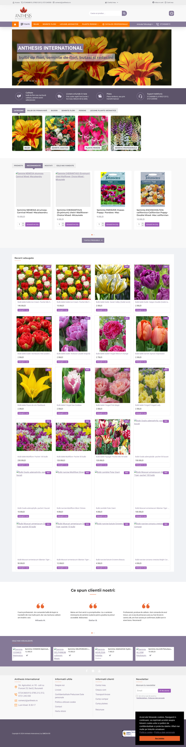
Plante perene (93, 148)
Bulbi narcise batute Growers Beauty (110, 560)
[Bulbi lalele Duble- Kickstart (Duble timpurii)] (73, 333)
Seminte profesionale (126, 148)
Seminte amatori (60, 148)
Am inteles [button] (159, 738)
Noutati (49, 165)
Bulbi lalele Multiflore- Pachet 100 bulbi (33, 457)
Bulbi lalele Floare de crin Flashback (31, 405)
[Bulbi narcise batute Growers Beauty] (112, 539)
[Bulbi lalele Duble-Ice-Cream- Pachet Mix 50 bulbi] (34, 282)
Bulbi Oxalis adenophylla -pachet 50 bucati (151, 457)
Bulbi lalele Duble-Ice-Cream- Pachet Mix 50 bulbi (35, 302)
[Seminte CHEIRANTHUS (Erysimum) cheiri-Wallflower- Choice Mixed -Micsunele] (73, 189)
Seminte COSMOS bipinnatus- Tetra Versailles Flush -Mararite (37, 649)
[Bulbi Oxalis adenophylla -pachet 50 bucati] (151, 436)
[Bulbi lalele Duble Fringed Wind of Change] (112, 333)
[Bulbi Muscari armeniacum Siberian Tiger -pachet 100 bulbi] (151, 488)
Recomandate (34, 165)
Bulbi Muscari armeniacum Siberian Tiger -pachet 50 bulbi (35, 560)
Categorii (18, 110)
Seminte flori (68, 110)
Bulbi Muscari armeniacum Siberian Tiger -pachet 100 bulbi (152, 508)
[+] (23, 223)
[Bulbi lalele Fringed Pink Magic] (112, 385)
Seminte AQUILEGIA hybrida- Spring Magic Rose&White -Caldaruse (120, 649)
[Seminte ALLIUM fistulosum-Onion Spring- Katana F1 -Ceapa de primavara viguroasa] (141, 653)
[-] (23, 225)
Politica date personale (164, 732)
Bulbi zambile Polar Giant (106, 508)
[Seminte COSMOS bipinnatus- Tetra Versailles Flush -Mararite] (18, 653)
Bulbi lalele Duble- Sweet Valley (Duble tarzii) (113, 302)
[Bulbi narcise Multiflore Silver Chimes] (73, 488)
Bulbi (27, 148)
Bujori (54, 110)
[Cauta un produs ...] (124, 13)
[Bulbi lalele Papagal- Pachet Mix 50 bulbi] (112, 436)
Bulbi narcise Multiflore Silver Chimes (71, 508)
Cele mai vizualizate (22, 641)
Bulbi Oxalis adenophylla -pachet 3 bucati (34, 508)
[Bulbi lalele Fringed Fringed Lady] (151, 385)
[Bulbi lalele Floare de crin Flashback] (34, 385)
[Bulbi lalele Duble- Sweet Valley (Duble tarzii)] (112, 282)
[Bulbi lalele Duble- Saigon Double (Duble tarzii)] (151, 282)
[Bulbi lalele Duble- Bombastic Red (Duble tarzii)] (34, 333)
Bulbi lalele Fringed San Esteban (69, 405)
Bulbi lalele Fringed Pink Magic (108, 405)
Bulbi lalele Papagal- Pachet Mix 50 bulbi (111, 457)
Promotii (18, 165)
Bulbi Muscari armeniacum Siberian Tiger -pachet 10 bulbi (74, 560)
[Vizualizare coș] (171, 13)
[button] (175, 732)
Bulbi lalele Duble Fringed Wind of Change (112, 354)
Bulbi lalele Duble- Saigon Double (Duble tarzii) (152, 302)
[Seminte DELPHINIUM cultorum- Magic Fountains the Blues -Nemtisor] (60, 654)
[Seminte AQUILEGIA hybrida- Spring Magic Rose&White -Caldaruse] (100, 653)
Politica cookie (146, 732)
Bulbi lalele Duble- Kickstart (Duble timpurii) (73, 354)
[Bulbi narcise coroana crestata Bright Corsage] (151, 539)
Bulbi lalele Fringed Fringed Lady (147, 405)
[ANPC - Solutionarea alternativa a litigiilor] (135, 733)
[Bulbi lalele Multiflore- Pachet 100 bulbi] (34, 436)
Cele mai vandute (65, 165)
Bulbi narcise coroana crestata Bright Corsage (152, 560)
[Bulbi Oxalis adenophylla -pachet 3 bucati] (34, 488)
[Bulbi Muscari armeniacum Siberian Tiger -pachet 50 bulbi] (34, 539)
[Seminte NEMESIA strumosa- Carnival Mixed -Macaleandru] (33, 189)
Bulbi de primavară (37, 110)
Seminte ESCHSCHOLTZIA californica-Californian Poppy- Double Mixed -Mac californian (152, 212)
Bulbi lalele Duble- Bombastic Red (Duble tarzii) (35, 354)
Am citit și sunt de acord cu (151, 697)
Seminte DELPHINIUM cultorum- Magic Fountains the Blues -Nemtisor (79, 649)
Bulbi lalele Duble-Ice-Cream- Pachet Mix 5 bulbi (74, 302)
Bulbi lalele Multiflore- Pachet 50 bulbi (71, 457)
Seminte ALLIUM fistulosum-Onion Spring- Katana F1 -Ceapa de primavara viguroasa (160, 649)
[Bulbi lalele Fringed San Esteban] (73, 385)
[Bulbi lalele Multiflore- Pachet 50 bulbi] (73, 436)
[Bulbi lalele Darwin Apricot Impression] (151, 333)
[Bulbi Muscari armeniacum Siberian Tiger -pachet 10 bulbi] (73, 539)
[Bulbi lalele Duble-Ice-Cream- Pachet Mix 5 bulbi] (73, 282)
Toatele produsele (92, 240)
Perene (82, 110)
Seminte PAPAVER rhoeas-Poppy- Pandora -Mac (111, 211)
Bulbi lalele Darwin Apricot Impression (150, 354)
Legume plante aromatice (103, 110)
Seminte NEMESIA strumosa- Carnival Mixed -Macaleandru (32, 211)
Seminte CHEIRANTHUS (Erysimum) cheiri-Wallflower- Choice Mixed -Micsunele (73, 212)
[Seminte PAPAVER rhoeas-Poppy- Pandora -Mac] (113, 189)
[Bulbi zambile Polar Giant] (112, 488)
